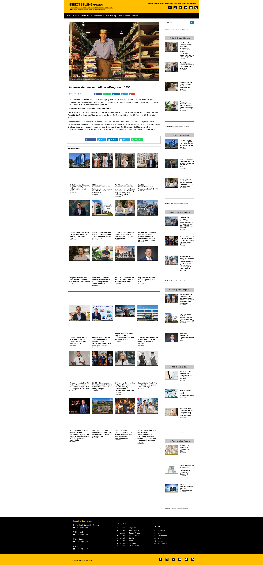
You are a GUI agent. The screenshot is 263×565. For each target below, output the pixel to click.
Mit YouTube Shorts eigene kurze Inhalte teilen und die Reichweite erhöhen (187, 375)
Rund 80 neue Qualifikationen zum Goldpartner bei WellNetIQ (147, 187)
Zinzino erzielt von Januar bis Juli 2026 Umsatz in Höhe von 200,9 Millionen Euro (187, 163)
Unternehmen (85, 16)
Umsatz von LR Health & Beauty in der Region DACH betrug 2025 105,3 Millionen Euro (186, 182)
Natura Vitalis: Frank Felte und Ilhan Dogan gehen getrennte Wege (147, 385)
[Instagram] (175, 7)
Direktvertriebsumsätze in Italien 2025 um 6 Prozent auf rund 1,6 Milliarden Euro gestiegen (188, 240)
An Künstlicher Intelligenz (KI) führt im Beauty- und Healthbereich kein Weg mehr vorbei (187, 412)
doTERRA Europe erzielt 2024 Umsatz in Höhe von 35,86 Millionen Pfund (125, 280)
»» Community (111, 16)
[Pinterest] (185, 7)
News (75, 16)
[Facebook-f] (170, 7)
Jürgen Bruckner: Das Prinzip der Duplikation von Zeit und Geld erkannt (79, 280)
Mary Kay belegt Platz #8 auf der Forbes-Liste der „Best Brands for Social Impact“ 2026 (187, 317)
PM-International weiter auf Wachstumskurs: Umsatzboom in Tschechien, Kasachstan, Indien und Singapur (102, 341)
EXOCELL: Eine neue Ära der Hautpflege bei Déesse (185, 448)
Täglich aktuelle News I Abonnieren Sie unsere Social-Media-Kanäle (172, 3)
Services (135, 16)
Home (69, 16)
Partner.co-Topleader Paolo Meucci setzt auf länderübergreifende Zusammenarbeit (187, 105)
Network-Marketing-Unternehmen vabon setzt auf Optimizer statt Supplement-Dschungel (187, 470)
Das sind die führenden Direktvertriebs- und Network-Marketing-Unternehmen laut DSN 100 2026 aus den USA (146, 236)
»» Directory (98, 16)
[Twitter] (180, 7)
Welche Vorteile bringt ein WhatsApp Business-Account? (187, 392)
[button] (98, 94)
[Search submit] (192, 22)
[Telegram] (196, 7)
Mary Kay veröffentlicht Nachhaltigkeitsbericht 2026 (146, 280)
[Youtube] (191, 7)
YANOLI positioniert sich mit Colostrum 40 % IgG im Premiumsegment (187, 487)
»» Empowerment (124, 16)
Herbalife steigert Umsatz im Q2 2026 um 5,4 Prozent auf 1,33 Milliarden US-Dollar (186, 143)
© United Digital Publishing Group (82, 560)
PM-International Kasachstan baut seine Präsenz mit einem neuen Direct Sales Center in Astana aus (102, 189)
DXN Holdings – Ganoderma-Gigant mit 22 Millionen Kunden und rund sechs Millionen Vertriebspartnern (125, 434)
